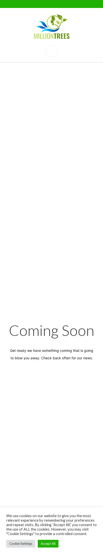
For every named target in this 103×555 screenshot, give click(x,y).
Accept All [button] (48, 544)
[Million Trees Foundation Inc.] (51, 26)
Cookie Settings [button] (20, 544)
